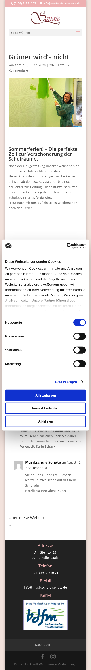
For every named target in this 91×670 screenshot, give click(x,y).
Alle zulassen (45, 395)
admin (19, 65)
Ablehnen (45, 421)
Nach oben (43, 644)
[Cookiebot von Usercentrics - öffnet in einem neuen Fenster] (66, 246)
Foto (61, 65)
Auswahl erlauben (45, 408)
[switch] (79, 336)
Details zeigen (66, 382)
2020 (52, 65)
